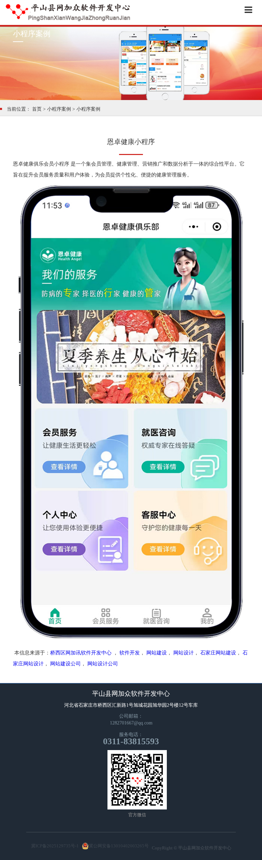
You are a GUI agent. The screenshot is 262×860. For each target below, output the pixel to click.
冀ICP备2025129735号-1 (55, 845)
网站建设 (156, 652)
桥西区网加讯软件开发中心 (81, 652)
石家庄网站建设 (218, 652)
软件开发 (129, 652)
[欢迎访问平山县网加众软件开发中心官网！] (68, 20)
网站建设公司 (65, 663)
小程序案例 (59, 109)
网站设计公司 (102, 663)
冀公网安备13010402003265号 (119, 845)
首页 (37, 109)
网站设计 (183, 652)
